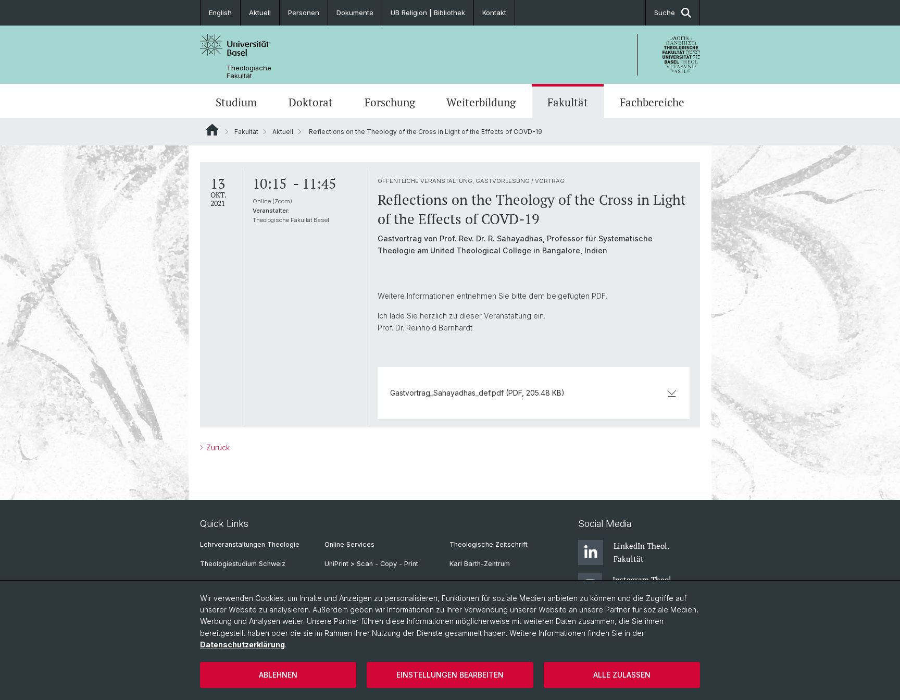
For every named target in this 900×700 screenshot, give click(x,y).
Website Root (212, 130)
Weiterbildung (481, 102)
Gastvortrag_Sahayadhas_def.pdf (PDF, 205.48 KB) (477, 392)
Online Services (349, 544)
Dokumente (354, 12)
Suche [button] (664, 12)
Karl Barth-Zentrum (479, 564)
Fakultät (567, 102)
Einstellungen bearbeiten (450, 674)
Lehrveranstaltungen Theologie (249, 544)
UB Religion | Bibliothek (428, 12)
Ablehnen (278, 674)
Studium (236, 102)
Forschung (390, 102)
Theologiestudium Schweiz (242, 564)
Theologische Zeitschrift (488, 544)
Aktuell (260, 12)
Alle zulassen (622, 674)
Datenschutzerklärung (242, 644)
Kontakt (494, 12)
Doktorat (311, 102)
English (220, 12)
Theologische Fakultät (249, 72)
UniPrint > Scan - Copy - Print (371, 564)
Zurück (217, 447)
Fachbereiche (652, 102)
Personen (303, 12)
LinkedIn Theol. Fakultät (641, 552)
